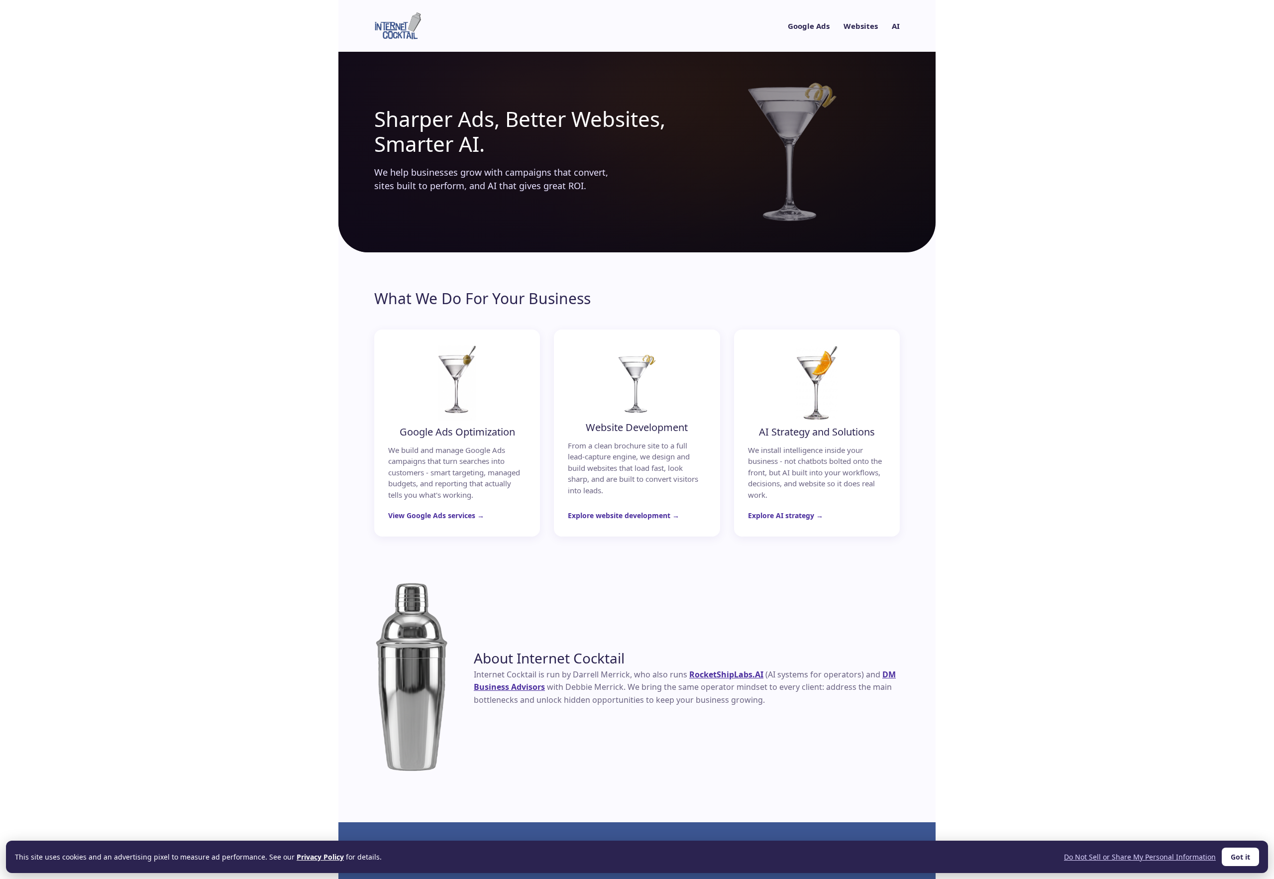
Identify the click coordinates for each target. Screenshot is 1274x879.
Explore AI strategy (781, 515)
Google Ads (809, 26)
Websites (861, 26)
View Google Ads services (431, 515)
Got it (1240, 857)
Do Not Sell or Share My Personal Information (1140, 857)
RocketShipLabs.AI (726, 674)
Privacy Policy (320, 857)
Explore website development (619, 515)
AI (896, 26)
